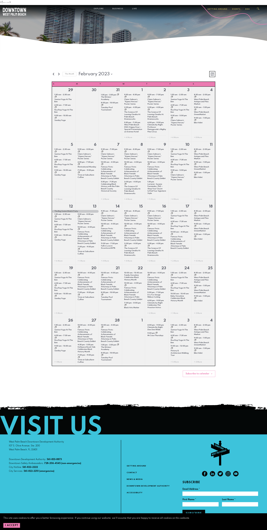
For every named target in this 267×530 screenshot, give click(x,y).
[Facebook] (204, 475)
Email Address (191, 489)
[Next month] (58, 74)
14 (118, 206)
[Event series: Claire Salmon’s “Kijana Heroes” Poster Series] (125, 97)
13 (94, 206)
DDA (247, 9)
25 (210, 268)
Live (134, 9)
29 (70, 90)
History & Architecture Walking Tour (180, 353)
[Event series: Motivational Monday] (79, 164)
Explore (99, 9)
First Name (189, 500)
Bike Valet (198, 123)
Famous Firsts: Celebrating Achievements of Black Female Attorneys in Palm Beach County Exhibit (110, 172)
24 (186, 268)
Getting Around (217, 9)
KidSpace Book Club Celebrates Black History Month (86, 349)
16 (164, 206)
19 (71, 268)
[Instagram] (228, 475)
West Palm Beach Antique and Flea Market (201, 102)
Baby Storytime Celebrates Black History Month (178, 298)
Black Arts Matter (131, 308)
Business (118, 9)
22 (140, 268)
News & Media (135, 479)
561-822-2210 (31, 471)
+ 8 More (198, 137)
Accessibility (135, 493)
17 (187, 206)
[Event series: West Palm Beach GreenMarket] (195, 110)
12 (71, 206)
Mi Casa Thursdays (155, 335)
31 (118, 90)
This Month (69, 74)
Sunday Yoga (60, 120)
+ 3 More (58, 199)
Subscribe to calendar (197, 374)
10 (187, 145)
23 (163, 268)
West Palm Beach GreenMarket (201, 168)
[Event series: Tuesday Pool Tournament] (102, 105)
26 (70, 320)
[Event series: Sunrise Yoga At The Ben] (56, 97)
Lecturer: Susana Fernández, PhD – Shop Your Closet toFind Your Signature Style (156, 188)
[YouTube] (236, 475)
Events (236, 9)
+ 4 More (128, 137)
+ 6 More (58, 261)
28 (117, 320)
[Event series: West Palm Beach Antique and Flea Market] (195, 97)
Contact (132, 473)
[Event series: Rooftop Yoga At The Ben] (56, 107)
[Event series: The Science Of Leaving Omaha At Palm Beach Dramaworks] (125, 110)
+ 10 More (198, 261)
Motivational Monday (87, 167)
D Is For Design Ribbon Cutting (153, 296)
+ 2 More (151, 137)
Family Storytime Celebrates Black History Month (131, 277)
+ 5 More (151, 199)
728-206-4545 (52, 463)
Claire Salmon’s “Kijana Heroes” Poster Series (131, 102)
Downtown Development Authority (148, 486)
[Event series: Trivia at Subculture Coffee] (79, 173)
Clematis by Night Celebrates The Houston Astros (155, 305)
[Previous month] (53, 74)
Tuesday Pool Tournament (107, 359)
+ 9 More (198, 199)
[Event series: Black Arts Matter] (125, 305)
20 (93, 268)
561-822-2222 (30, 467)
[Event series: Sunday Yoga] (56, 118)
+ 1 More (81, 261)
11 (211, 145)
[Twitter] (220, 475)
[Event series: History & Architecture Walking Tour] (172, 348)
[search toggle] (258, 8)
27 (94, 320)
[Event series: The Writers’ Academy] (118, 95)
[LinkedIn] (212, 475)
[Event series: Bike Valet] (195, 120)
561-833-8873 (54, 459)
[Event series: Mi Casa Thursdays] (156, 333)
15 (141, 206)
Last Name (229, 500)
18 (211, 206)
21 (118, 268)
